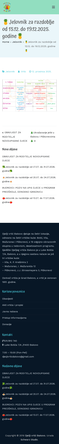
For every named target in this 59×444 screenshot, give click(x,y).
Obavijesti (7, 298)
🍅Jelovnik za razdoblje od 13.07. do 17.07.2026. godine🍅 (28, 200)
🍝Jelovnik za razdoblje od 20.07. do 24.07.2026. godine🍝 (29, 179)
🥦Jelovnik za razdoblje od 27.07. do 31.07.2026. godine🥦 (28, 169)
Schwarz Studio (29, 439)
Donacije (6, 324)
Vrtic (23, 71)
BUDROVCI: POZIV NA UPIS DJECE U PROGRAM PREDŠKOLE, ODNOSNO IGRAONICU (28, 189)
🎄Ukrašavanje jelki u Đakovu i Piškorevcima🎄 (42, 136)
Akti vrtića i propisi (12, 305)
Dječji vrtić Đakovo (35, 435)
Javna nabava (10, 311)
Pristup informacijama (14, 317)
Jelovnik (10, 71)
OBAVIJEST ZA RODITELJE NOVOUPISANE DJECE (14, 136)
